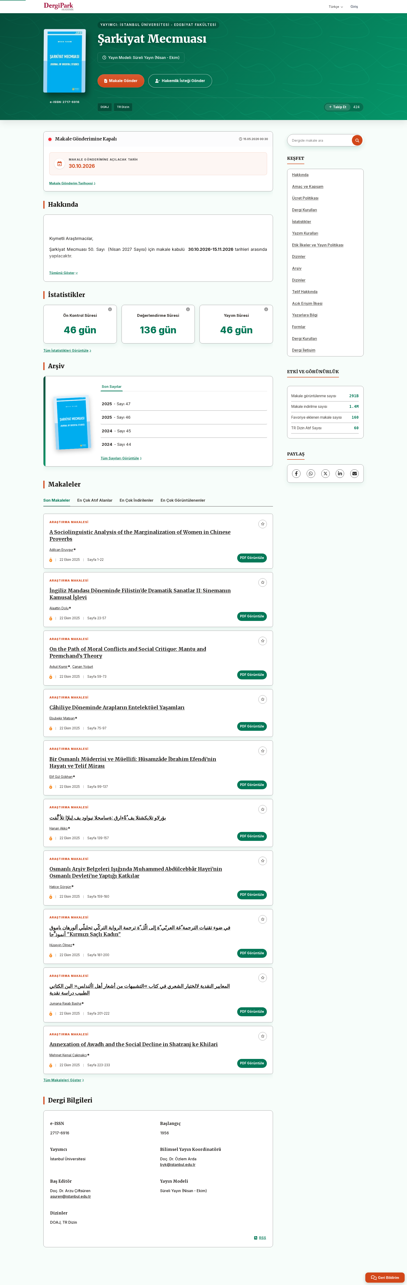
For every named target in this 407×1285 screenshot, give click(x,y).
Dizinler (298, 256)
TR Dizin (123, 107)
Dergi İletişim (303, 350)
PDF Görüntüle (252, 558)
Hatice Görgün (60, 887)
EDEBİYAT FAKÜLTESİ (195, 25)
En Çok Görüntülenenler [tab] (183, 500)
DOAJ (105, 107)
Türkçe (334, 6)
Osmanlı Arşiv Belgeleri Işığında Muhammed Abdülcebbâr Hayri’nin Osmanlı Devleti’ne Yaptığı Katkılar (135, 872)
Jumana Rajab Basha (65, 1003)
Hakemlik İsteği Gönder (183, 80)
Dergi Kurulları (304, 209)
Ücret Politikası (305, 198)
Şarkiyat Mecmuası (152, 39)
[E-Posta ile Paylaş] (354, 473)
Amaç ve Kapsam (307, 186)
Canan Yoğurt (82, 667)
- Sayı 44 (116, 444)
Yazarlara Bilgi (304, 315)
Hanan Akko (58, 828)
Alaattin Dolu (59, 608)
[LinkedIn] (340, 473)
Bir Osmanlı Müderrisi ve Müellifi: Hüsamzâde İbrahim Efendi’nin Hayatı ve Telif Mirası (132, 762)
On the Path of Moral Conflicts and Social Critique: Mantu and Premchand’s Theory (127, 652)
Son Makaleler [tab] (56, 500)
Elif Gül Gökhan (61, 777)
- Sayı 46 (116, 417)
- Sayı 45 (116, 431)
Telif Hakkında (304, 291)
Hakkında (300, 174)
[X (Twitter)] (325, 473)
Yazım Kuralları (305, 233)
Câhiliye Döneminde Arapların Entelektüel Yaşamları (117, 708)
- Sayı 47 (116, 403)
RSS (262, 1238)
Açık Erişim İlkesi (307, 303)
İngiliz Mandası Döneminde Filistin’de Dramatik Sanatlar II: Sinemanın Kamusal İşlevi (140, 594)
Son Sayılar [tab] (112, 386)
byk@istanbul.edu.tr (177, 1164)
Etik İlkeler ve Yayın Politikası (317, 245)
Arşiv (296, 268)
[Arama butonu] (357, 140)
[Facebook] (296, 473)
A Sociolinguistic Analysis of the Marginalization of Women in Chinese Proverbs (140, 535)
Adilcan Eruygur (61, 550)
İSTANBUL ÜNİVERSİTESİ (145, 25)
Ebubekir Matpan (62, 718)
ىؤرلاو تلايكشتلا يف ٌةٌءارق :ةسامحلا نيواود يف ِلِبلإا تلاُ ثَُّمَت (107, 818)
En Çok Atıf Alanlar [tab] (95, 500)
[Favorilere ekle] (262, 524)
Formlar (298, 326)
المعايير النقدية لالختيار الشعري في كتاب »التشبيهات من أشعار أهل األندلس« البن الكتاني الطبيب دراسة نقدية (139, 989)
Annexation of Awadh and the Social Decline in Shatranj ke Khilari (133, 1044)
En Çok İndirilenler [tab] (137, 500)
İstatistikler (301, 221)
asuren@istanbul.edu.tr (70, 1196)
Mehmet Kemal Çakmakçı (68, 1055)
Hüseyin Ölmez (60, 945)
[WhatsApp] (311, 473)
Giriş (354, 6)
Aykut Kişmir (58, 667)
